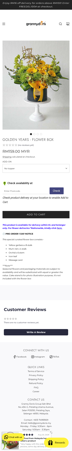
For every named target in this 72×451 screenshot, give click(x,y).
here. (59, 228)
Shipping (7, 157)
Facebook (21, 356)
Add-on (7, 161)
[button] (31, 134)
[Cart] (67, 24)
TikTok (56, 356)
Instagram (39, 356)
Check (56, 190)
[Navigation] (3, 24)
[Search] (60, 24)
